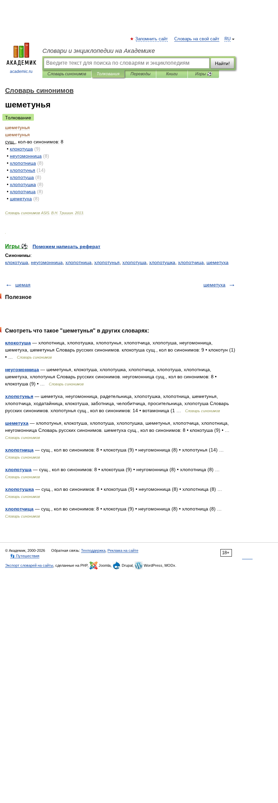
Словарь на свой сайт (196, 39)
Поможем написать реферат (66, 246)
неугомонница (47, 262)
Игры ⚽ (203, 74)
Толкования (108, 74)
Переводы (141, 74)
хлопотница (78, 262)
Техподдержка (93, 550)
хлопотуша (134, 262)
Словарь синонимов (66, 74)
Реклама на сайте (122, 550)
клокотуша (16, 262)
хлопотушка (162, 262)
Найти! (222, 63)
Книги (172, 74)
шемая (23, 284)
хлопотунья (107, 262)
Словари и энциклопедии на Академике (98, 50)
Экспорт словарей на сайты (29, 565)
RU (227, 39)
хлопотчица (191, 262)
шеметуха (217, 262)
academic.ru (21, 71)
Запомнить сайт (152, 39)
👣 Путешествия (24, 556)
